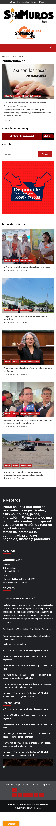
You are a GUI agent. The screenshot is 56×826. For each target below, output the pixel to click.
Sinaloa (25, 96)
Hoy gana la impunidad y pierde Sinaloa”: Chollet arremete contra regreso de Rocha (25, 695)
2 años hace (23, 106)
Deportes (43, 2)
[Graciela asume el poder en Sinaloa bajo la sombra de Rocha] (28, 347)
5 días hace (23, 426)
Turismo (34, 2)
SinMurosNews (35, 96)
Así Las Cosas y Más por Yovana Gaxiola (25, 103)
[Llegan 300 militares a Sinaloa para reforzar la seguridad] (28, 295)
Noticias (12, 2)
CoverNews (20, 807)
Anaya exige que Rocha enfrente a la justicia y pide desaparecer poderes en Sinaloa (27, 676)
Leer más (7, 120)
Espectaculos (23, 2)
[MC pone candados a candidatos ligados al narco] (28, 246)
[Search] (51, 47)
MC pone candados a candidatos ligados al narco (27, 267)
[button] (4, 47)
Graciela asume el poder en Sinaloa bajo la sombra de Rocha (27, 667)
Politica (17, 96)
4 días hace (23, 322)
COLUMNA (8, 96)
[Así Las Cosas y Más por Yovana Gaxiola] (28, 81)
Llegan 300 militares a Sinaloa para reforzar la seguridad (24, 658)
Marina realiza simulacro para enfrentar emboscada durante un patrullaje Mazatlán (27, 685)
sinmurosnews (11, 106)
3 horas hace (23, 270)
